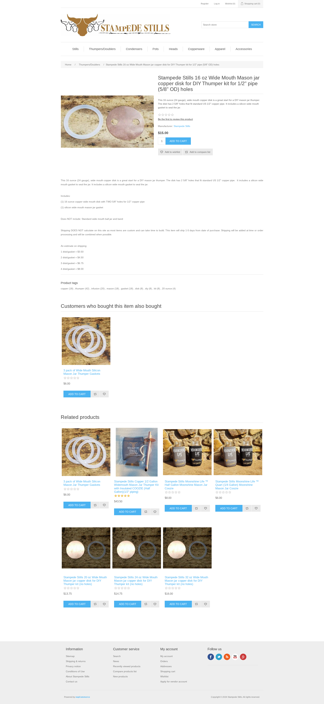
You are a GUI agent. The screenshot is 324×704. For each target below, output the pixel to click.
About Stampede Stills (77, 676)
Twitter (219, 657)
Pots (156, 49)
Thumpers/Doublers (102, 49)
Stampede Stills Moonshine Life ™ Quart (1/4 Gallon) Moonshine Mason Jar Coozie (237, 485)
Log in (217, 4)
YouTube (235, 657)
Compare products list (125, 671)
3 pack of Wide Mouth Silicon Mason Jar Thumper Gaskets (81, 372)
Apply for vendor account (173, 681)
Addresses (166, 666)
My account (166, 656)
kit (155, 288)
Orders (164, 661)
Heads (173, 49)
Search (117, 656)
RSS (227, 657)
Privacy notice (73, 666)
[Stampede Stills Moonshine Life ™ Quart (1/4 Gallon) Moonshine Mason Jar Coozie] (238, 452)
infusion (95, 288)
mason (110, 288)
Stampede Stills (182, 126)
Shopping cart (167, 671)
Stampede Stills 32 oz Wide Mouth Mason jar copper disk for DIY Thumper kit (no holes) (186, 581)
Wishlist (164, 676)
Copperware (196, 49)
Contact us (71, 681)
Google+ (243, 657)
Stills (75, 49)
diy (146, 288)
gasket (124, 288)
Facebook (211, 657)
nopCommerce (83, 697)
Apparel (220, 49)
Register (205, 4)
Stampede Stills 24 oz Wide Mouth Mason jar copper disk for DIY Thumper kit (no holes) (135, 581)
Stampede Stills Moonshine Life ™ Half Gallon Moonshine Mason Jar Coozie (186, 485)
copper (64, 288)
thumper (79, 288)
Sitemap (70, 656)
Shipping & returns (76, 661)
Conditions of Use (75, 671)
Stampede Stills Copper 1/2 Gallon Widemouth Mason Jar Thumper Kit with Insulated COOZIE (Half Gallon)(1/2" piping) (136, 486)
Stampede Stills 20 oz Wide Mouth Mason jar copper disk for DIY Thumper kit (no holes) (85, 581)
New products (120, 676)
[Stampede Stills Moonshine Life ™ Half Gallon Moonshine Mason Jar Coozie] (187, 452)
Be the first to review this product (175, 119)
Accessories (244, 49)
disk (137, 288)
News (116, 661)
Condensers (134, 49)
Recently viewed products (126, 666)
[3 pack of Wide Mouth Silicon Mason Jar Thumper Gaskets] (86, 341)
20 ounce (167, 288)
